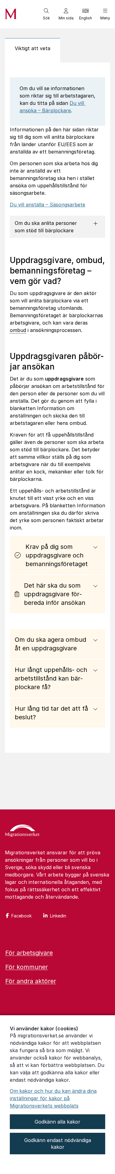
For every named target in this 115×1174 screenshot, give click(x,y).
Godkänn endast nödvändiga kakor (57, 1143)
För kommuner (26, 967)
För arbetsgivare (29, 952)
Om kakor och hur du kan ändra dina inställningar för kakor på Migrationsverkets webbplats (53, 1098)
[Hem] (22, 831)
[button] (46, 14)
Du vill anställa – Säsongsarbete (47, 205)
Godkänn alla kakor (57, 1122)
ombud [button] (18, 330)
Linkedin (58, 915)
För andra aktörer (30, 981)
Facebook (21, 915)
